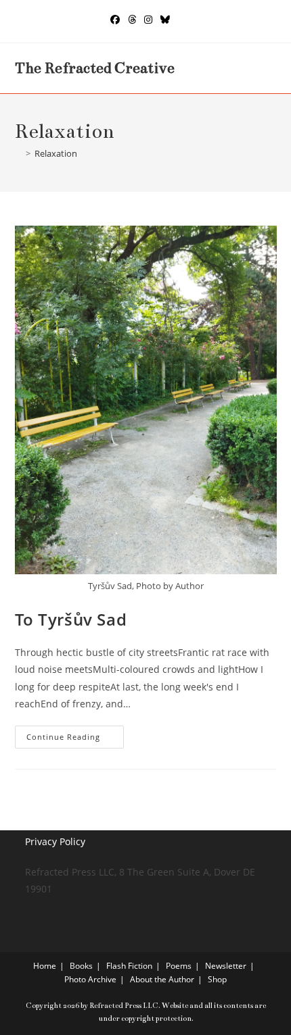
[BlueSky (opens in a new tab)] (165, 20)
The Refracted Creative (95, 68)
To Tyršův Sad (71, 619)
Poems (179, 965)
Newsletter (225, 965)
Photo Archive (90, 979)
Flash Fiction (129, 965)
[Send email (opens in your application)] (179, 20)
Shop (217, 979)
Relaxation (56, 153)
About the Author (162, 979)
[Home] (18, 153)
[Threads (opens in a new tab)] (132, 20)
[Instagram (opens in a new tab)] (148, 20)
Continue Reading (75, 739)
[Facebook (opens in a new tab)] (115, 20)
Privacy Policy (55, 841)
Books (81, 965)
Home (44, 965)
